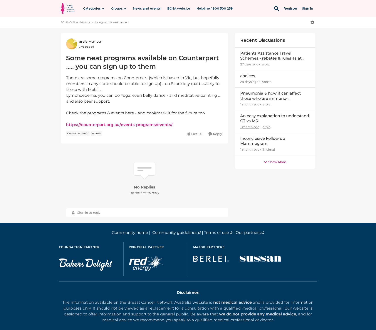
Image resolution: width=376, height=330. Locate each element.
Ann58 (267, 82)
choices (247, 75)
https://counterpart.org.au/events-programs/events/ (119, 124)
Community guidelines (174, 232)
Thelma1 (269, 150)
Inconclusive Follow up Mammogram (262, 141)
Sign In (307, 8)
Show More (277, 162)
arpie (83, 41)
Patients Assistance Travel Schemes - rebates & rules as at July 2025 (271, 56)
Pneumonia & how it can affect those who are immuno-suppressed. (270, 96)
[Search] (276, 8)
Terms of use (216, 232)
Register (290, 8)
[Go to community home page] (67, 8)
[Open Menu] (312, 22)
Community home (130, 232)
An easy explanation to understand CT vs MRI (274, 118)
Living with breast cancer (111, 22)
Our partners (248, 232)
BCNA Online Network (75, 22)
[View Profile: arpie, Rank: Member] (71, 43)
